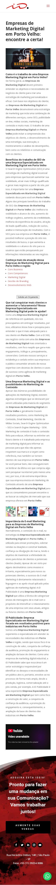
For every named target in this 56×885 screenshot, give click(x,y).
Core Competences (18, 273)
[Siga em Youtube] (40, 845)
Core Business (15, 269)
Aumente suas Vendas (28, 827)
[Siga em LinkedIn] (28, 845)
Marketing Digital (16, 277)
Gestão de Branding (18, 281)
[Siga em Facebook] (16, 845)
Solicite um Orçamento (28, 297)
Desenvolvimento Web (19, 284)
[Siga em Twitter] (22, 845)
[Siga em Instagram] (34, 845)
